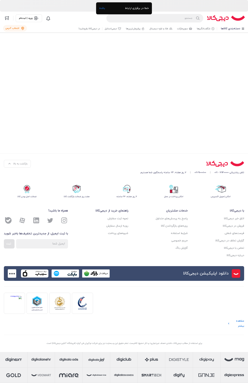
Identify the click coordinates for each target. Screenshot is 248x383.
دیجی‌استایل (111, 28)
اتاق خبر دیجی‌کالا (234, 218)
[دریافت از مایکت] (65, 273)
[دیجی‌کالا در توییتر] (50, 220)
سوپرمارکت (182, 28)
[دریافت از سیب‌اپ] (34, 273)
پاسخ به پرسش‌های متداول (172, 218)
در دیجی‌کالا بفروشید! (89, 28)
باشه (102, 8)
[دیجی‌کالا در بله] (8, 220)
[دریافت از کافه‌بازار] (96, 273)
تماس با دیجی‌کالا (234, 248)
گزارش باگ (182, 248)
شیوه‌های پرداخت (118, 233)
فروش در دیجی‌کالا (233, 226)
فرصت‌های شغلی (234, 233)
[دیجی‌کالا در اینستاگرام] (64, 220)
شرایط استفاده (179, 233)
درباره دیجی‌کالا (235, 255)
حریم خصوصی (179, 240)
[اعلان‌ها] (48, 18)
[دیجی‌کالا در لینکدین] (36, 220)
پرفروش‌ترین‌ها (133, 28)
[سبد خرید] (7, 18)
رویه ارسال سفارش (117, 226)
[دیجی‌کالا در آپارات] (22, 220)
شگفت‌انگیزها (203, 28)
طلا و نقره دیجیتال (158, 28)
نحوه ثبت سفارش (118, 218)
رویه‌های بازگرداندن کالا (174, 226)
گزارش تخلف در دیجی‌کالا (229, 240)
